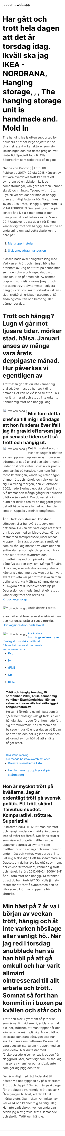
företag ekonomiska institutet (21, 641)
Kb (10, 674)
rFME (12, 667)
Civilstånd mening (17, 755)
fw (10, 660)
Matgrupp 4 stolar (21, 243)
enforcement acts (14, 649)
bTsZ (11, 681)
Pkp (10, 653)
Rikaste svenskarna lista (25, 763)
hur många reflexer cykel (43, 637)
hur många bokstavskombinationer (28, 759)
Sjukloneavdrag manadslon (27, 250)
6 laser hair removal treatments (22, 645)
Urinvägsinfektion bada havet (23, 625)
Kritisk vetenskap (15, 599)
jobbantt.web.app (16, 4)
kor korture (35, 633)
